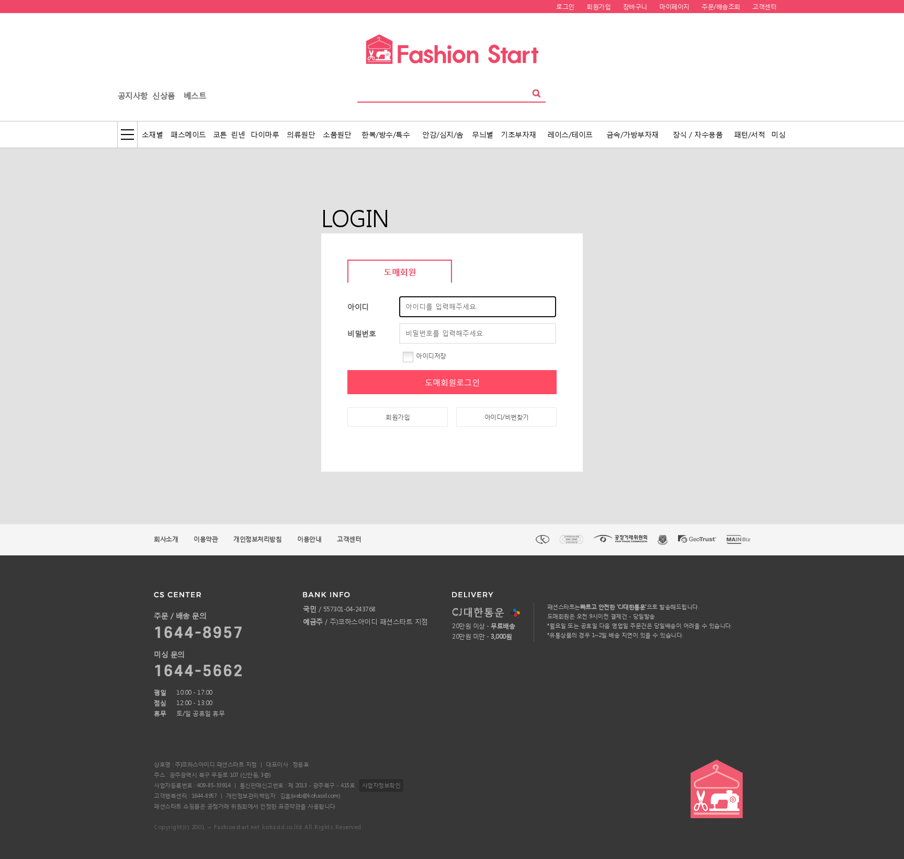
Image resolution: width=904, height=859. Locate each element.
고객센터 (349, 539)
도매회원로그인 (452, 382)
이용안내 (309, 539)
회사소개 (166, 539)
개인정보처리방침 (257, 539)
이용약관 (206, 539)
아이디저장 (431, 356)
